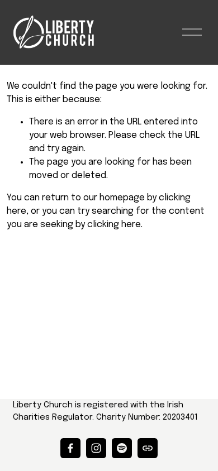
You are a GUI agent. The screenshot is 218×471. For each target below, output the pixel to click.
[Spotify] (122, 448)
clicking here (114, 224)
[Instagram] (96, 448)
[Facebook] (70, 448)
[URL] (148, 448)
